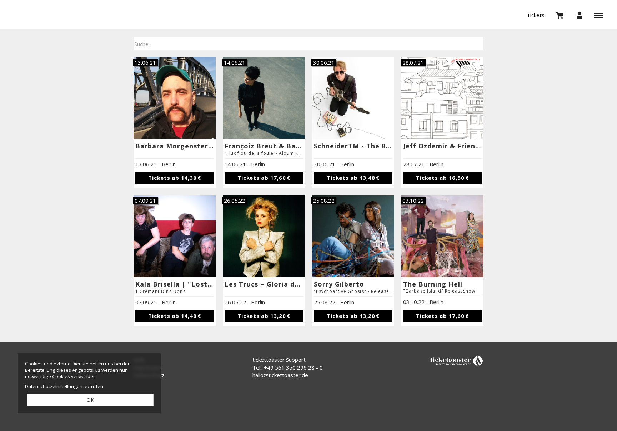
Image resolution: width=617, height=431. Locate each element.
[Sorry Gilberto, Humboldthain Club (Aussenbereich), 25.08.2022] (353, 236)
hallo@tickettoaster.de (280, 375)
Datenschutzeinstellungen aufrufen (64, 386)
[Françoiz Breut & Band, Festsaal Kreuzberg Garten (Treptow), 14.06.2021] (264, 98)
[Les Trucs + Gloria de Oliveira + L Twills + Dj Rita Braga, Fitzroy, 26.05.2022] (264, 236)
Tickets (536, 15)
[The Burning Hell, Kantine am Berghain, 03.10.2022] (442, 236)
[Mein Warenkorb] (560, 15)
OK (90, 399)
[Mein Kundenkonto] (579, 15)
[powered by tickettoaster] (456, 361)
